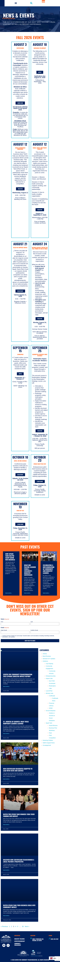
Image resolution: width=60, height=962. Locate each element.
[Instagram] (8, 945)
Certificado (52, 695)
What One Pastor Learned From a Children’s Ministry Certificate (30, 570)
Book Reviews (47, 656)
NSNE (51, 708)
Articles (45, 653)
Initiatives (45, 661)
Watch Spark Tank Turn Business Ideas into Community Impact (19, 906)
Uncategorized (47, 745)
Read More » (8, 593)
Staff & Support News (49, 742)
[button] (31, 3)
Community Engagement (17, 944)
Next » (27, 926)
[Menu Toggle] (16, 3)
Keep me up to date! (30, 641)
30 (23, 926)
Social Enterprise (50, 710)
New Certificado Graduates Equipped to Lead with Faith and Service (17, 769)
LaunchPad (49, 690)
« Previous (4, 926)
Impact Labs (49, 678)
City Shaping (49, 663)
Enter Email (4, 630)
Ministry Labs (49, 693)
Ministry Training (19, 939)
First (2, 621)
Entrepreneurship (50, 676)
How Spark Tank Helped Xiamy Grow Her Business (10, 557)
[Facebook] (3, 945)
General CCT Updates (49, 658)
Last (32, 621)
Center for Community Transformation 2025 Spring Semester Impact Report (17, 675)
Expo (50, 733)
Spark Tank (49, 723)
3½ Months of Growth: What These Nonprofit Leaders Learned (16, 722)
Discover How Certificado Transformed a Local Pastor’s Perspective (18, 861)
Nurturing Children (48, 740)
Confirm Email (34, 630)
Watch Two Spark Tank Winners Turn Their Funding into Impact (19, 815)
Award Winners (53, 725)
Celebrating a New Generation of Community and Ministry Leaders (48, 569)
